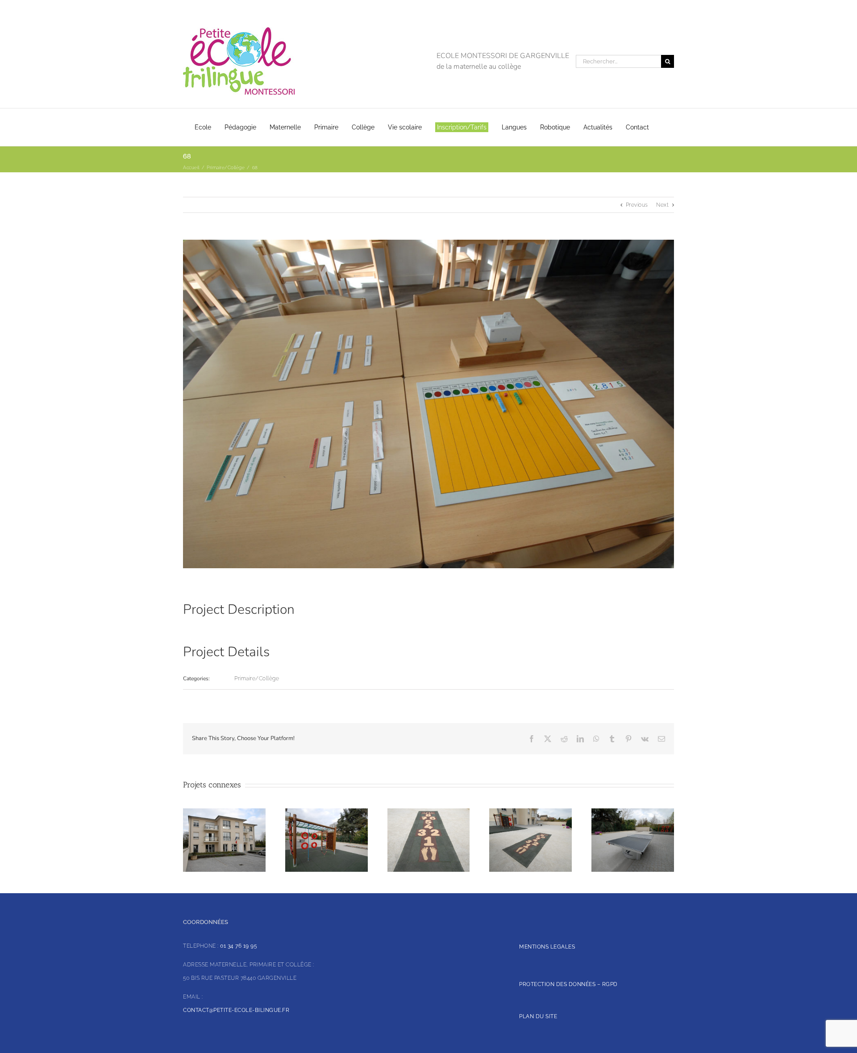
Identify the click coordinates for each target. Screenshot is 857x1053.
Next (662, 205)
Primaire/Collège (256, 678)
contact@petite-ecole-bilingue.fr (236, 1010)
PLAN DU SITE (538, 1016)
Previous (637, 205)
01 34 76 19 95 (238, 946)
